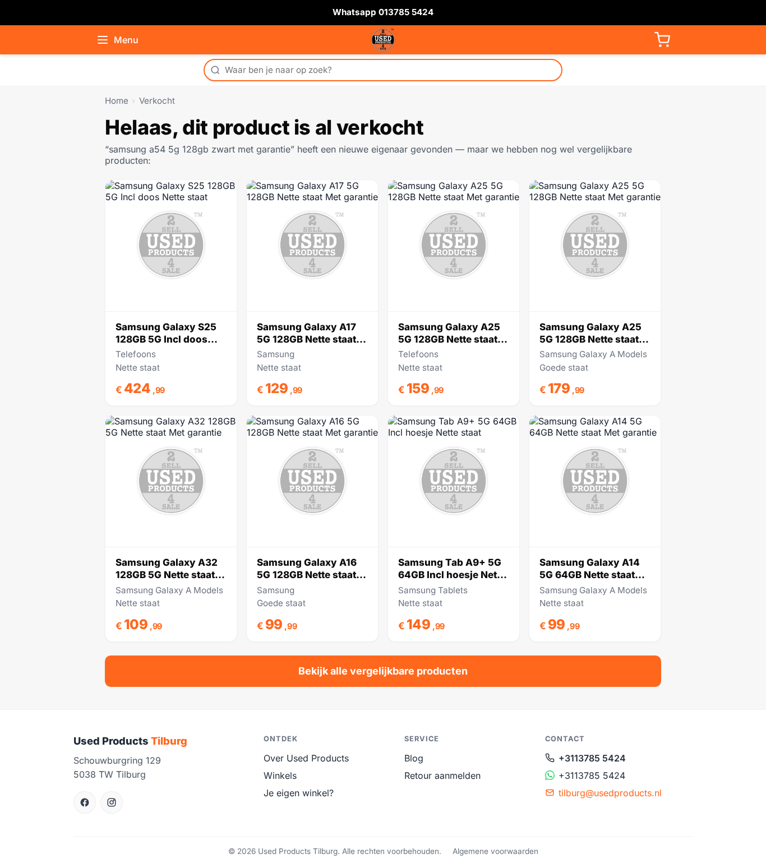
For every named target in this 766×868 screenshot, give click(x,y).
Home (116, 100)
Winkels (280, 775)
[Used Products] (383, 39)
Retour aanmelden (442, 775)
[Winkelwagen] (662, 40)
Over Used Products (306, 758)
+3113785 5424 (592, 758)
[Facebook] (84, 802)
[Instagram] (111, 802)
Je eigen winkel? (299, 792)
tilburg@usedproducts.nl (610, 792)
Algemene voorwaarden (495, 851)
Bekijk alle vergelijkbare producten (383, 671)
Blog (413, 758)
